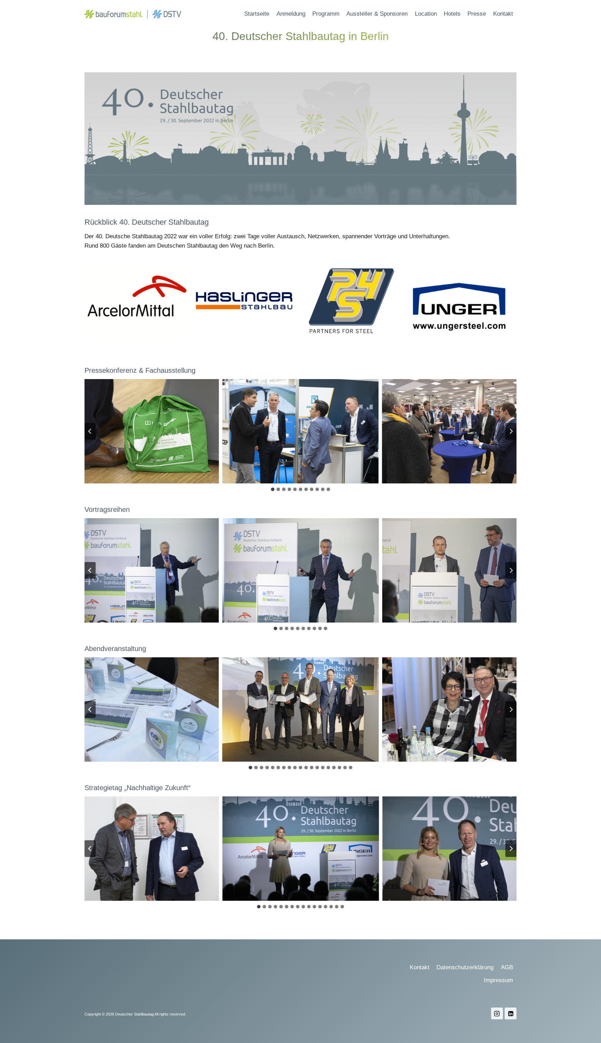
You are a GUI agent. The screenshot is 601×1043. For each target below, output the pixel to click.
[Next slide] (510, 431)
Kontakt (503, 13)
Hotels (452, 13)
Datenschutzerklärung (465, 967)
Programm (325, 13)
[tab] (272, 489)
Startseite (256, 13)
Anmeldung (291, 13)
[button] (141, 431)
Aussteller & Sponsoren (377, 13)
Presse (476, 13)
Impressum (498, 980)
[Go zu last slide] (90, 431)
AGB (507, 967)
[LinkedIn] (510, 1013)
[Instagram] (497, 1013)
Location (426, 13)
